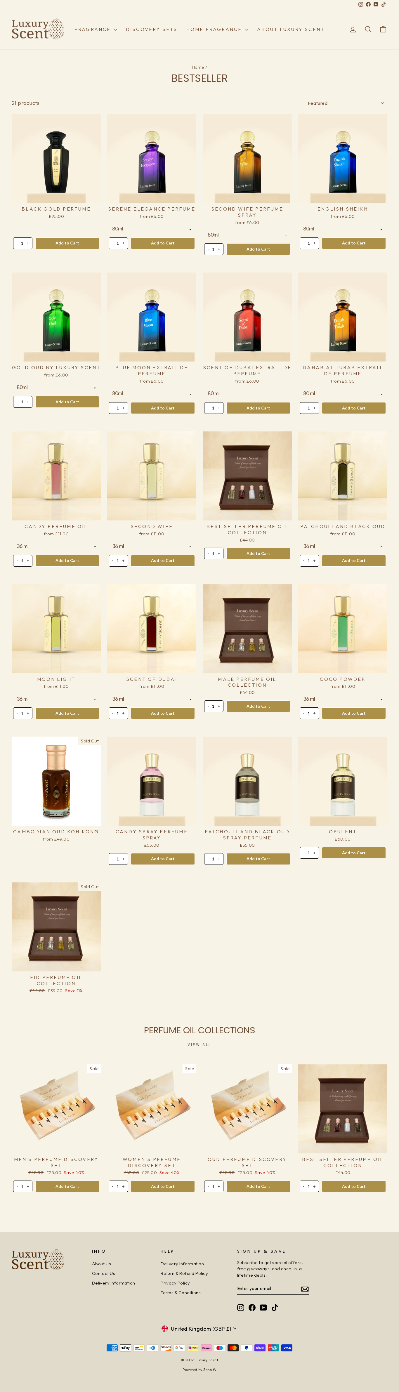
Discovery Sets (152, 29)
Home (198, 67)
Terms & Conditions (181, 1292)
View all (199, 1044)
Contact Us (103, 1273)
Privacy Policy (175, 1283)
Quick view (56, 196)
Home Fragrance (215, 29)
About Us (101, 1263)
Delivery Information (113, 1283)
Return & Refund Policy (184, 1273)
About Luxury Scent (291, 29)
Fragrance (93, 29)
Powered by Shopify (199, 1369)
